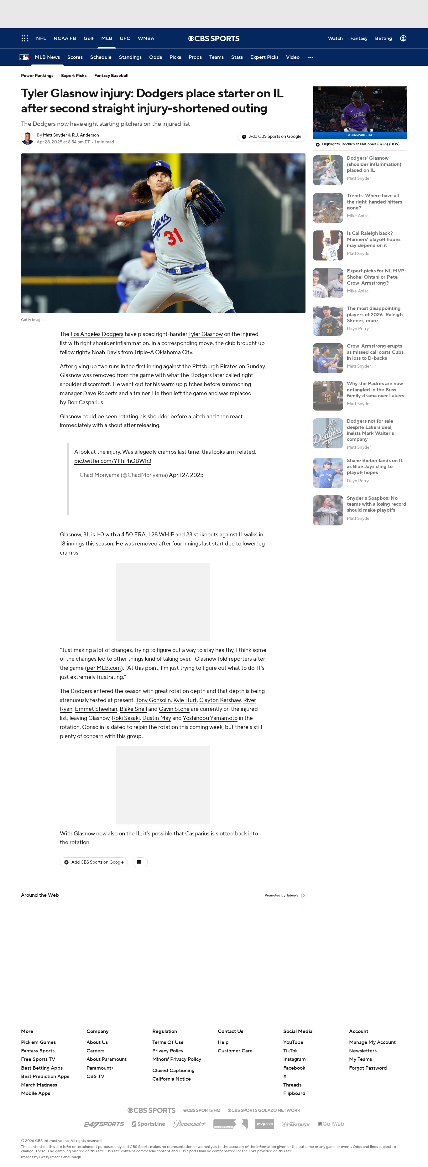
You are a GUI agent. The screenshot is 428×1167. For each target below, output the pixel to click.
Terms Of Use (168, 1042)
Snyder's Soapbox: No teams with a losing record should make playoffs (376, 504)
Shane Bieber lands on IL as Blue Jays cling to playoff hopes (375, 466)
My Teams (360, 1059)
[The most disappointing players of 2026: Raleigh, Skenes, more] (328, 321)
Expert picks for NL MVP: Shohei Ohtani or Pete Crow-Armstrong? (376, 277)
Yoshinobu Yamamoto (210, 718)
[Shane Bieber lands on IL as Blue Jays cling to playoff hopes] (328, 473)
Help (223, 1042)
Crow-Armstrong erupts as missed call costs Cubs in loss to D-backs (375, 352)
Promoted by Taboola (282, 895)
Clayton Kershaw (220, 700)
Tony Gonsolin (153, 700)
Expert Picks (74, 76)
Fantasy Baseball (111, 76)
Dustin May (156, 718)
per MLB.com (104, 668)
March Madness (39, 1085)
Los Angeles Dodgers (96, 334)
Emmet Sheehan (96, 709)
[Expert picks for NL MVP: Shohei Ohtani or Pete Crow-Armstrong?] (328, 283)
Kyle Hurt (185, 700)
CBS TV (95, 1076)
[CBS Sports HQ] (201, 1110)
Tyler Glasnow (205, 334)
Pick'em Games (38, 1042)
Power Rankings (37, 76)
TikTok (290, 1051)
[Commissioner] (230, 1121)
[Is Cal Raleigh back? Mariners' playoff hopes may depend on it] (328, 245)
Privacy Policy (167, 1051)
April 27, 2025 (186, 475)
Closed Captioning (173, 1070)
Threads (292, 1085)
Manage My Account (372, 1042)
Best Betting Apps (42, 1068)
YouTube (293, 1042)
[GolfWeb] (331, 1124)
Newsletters (363, 1051)
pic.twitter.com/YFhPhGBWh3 (112, 461)
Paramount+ (100, 1068)
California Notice (171, 1079)
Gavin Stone (174, 709)
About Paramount (106, 1059)
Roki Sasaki (126, 718)
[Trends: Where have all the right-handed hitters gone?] (328, 208)
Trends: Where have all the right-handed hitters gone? (374, 202)
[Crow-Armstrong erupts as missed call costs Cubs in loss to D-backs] (328, 358)
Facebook (294, 1068)
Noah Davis (105, 352)
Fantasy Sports (38, 1051)
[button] (311, 57)
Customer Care (235, 1051)
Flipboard (294, 1093)
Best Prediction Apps (45, 1076)
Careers (95, 1051)
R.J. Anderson (85, 135)
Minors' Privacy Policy (176, 1059)
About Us (97, 1042)
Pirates (228, 366)
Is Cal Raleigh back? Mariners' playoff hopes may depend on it (373, 239)
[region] (360, 112)
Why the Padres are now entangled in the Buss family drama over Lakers (375, 389)
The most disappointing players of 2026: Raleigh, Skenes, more (375, 314)
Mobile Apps (35, 1093)
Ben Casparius (85, 402)
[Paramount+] (189, 1122)
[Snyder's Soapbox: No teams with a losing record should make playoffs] (328, 510)
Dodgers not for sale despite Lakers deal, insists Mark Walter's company (370, 430)
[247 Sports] (104, 1123)
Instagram (294, 1059)
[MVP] (264, 1121)
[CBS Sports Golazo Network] (264, 1110)
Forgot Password (368, 1068)
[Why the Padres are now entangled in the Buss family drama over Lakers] (328, 396)
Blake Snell (133, 709)
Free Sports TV (38, 1059)
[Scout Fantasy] (296, 1124)
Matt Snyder (55, 135)
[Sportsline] (148, 1123)
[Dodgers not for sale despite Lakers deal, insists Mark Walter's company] (328, 433)
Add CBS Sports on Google (275, 136)
